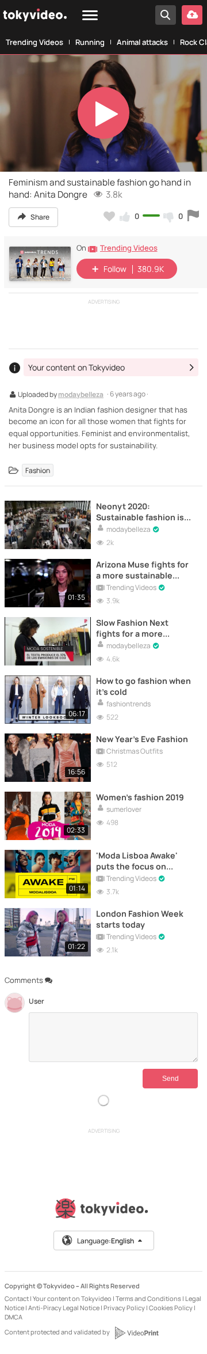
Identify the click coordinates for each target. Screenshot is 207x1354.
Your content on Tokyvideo (72, 1298)
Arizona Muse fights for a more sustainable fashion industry (142, 570)
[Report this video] (193, 216)
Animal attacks (142, 42)
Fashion (37, 470)
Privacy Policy (124, 1307)
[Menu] (90, 16)
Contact (17, 1298)
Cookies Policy (171, 1307)
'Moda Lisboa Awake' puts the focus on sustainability (137, 861)
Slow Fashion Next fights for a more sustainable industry (137, 628)
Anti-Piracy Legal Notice (63, 1307)
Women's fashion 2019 (140, 797)
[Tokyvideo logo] (103, 1210)
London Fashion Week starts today (139, 919)
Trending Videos (34, 42)
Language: (105, 1241)
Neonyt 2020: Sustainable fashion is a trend (143, 512)
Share (39, 217)
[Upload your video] (192, 15)
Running (90, 42)
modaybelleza (80, 395)
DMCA (13, 1317)
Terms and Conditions (148, 1298)
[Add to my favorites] (109, 216)
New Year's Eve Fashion (142, 738)
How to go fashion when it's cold (143, 686)
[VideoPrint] (136, 1332)
